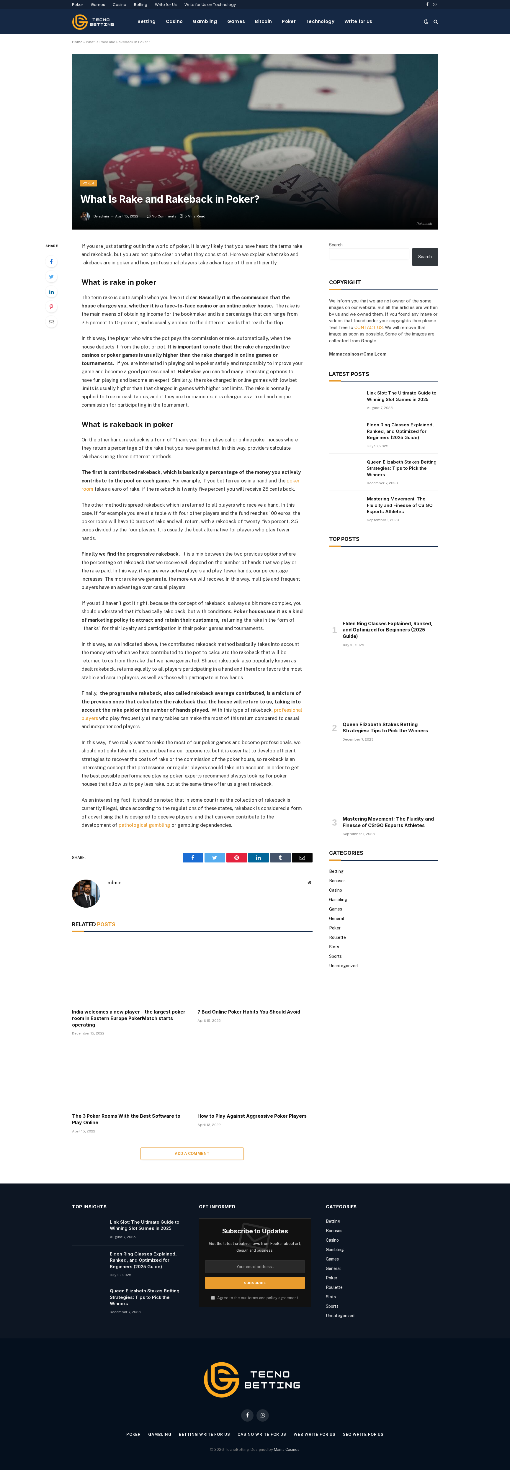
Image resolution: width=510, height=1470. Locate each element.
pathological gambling (144, 825)
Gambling (205, 21)
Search (336, 245)
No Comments (164, 216)
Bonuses (337, 880)
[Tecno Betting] (94, 21)
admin (104, 216)
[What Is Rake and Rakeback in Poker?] (255, 141)
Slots (334, 946)
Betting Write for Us (204, 1434)
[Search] (435, 21)
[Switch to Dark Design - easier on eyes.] (426, 21)
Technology (320, 21)
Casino (119, 4)
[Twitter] (51, 276)
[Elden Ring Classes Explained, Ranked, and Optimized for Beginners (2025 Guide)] (345, 432)
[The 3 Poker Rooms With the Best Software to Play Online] (129, 1076)
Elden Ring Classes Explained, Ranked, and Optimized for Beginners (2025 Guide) (400, 431)
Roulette (337, 937)
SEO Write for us (363, 1434)
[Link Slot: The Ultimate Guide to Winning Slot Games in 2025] (345, 400)
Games (98, 4)
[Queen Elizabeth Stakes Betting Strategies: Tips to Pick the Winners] (345, 469)
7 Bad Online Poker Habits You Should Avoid (248, 1012)
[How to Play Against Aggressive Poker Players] (254, 1076)
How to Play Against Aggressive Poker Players (252, 1116)
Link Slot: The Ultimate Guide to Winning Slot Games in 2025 (402, 396)
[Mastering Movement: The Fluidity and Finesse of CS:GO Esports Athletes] (345, 506)
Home (77, 42)
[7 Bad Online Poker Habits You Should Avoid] (254, 971)
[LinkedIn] (51, 291)
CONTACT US (368, 327)
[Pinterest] (51, 306)
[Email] (51, 322)
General (336, 918)
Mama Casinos (287, 1449)
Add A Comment (192, 1153)
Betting (140, 4)
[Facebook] (51, 261)
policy (272, 1298)
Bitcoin (263, 21)
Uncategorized (343, 965)
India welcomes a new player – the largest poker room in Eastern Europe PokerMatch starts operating (128, 1018)
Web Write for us (315, 1434)
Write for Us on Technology (210, 4)
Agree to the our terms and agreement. (257, 1298)
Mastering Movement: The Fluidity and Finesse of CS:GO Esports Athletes (400, 505)
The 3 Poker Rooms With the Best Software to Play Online (126, 1119)
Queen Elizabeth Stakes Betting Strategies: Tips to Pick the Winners (402, 468)
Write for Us (166, 4)
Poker (77, 4)
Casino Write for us (262, 1434)
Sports (335, 956)
